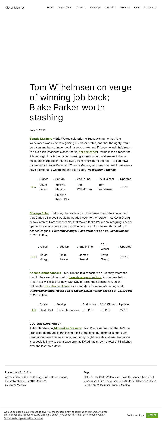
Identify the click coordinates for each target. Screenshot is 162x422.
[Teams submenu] (85, 7)
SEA (33, 187)
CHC (34, 257)
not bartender (88, 152)
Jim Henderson (109, 381)
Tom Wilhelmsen (101, 384)
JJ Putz (123, 381)
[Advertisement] (81, 49)
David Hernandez (131, 377)
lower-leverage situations (85, 277)
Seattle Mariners (36, 381)
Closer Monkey (15, 7)
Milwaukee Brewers (67, 328)
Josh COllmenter (138, 381)
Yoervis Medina (121, 384)
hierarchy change (15, 381)
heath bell (148, 377)
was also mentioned (57, 286)
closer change (59, 377)
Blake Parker (91, 377)
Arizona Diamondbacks (18, 377)
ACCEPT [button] (152, 415)
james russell (91, 381)
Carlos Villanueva (109, 377)
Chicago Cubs (41, 377)
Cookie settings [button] (135, 415)
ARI (34, 310)
